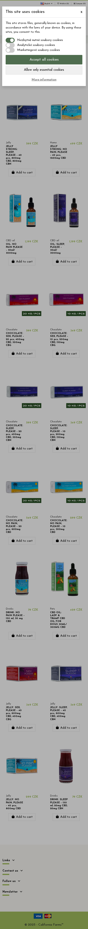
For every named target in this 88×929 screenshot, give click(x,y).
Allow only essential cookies (44, 70)
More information (44, 79)
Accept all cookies (44, 59)
